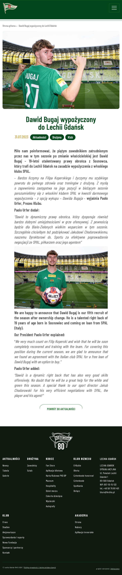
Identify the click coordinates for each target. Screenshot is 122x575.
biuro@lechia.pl (107, 492)
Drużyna (56, 137)
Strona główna (9, 25)
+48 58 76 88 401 (111, 488)
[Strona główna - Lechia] (10, 9)
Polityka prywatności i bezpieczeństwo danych (40, 567)
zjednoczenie (114, 569)
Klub (70, 137)
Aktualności (39, 137)
